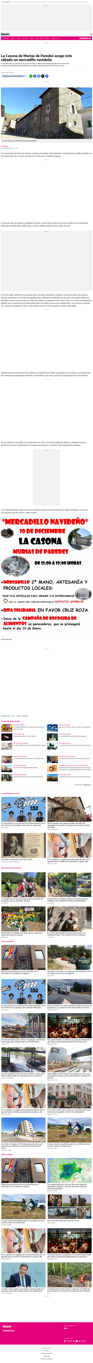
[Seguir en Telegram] (71, 1341)
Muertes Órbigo (43, 2)
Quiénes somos (46, 1348)
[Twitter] (42, 76)
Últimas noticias (6, 1154)
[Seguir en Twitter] (67, 1341)
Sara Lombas (4, 827)
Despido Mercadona (71, 2)
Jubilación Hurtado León (85, 2)
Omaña (19, 716)
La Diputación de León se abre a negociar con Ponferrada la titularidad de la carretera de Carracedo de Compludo (68, 1290)
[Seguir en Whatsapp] (82, 1341)
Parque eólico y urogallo (52, 2)
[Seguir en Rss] (84, 1341)
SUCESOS (77, 2)
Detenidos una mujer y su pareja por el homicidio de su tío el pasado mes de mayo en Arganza (69, 972)
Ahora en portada (7, 941)
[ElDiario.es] (85, 38)
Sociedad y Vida (5, 716)
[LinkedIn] (46, 76)
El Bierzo (47, 38)
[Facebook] (34, 76)
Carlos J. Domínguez (52, 829)
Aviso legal (46, 1356)
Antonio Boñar (51, 1223)
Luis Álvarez (4, 146)
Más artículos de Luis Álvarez (11, 868)
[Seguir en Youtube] (77, 1341)
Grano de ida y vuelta (25, 2)
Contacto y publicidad (46, 1359)
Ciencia (32, 38)
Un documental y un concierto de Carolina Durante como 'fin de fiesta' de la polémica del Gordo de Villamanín (23, 824)
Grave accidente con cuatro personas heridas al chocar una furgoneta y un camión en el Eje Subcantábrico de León (69, 1006)
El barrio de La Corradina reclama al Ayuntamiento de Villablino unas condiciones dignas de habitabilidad (67, 900)
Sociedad (25, 38)
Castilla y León (55, 38)
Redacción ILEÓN (52, 863)
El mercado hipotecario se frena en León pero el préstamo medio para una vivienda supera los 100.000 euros (23, 1041)
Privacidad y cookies (46, 1353)
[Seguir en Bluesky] (64, 1341)
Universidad (39, 38)
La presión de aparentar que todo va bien (16, 859)
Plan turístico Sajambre (35, 2)
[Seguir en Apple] (66, 1328)
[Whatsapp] (30, 76)
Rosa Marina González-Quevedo (10, 861)
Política (12, 38)
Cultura (18, 38)
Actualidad (5, 38)
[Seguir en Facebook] (69, 1341)
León (13, 716)
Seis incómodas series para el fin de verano (63, 1220)
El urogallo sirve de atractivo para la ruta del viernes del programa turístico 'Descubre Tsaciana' (22, 900)
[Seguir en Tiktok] (79, 1341)
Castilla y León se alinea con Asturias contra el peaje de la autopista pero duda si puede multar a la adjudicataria (22, 1290)
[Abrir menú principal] (91, 34)
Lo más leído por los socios (10, 793)
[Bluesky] (38, 76)
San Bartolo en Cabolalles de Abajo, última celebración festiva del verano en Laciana (21, 934)
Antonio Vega (5, 1044)
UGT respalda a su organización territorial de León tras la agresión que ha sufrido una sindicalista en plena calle (68, 860)
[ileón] (13, 1326)
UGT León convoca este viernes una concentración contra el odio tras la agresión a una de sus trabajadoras (69, 1111)
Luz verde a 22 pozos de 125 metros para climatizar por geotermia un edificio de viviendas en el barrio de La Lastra (22, 1146)
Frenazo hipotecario (16, 2)
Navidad (25, 716)
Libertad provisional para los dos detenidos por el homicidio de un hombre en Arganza (20, 972)
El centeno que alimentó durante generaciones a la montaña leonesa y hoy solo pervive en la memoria (66, 934)
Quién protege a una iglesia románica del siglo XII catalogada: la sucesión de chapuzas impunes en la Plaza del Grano (68, 825)
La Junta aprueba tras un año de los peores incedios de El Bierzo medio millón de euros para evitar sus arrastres (22, 1075)
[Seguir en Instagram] (74, 1341)
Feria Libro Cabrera (62, 2)
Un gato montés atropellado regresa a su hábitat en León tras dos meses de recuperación (68, 1145)
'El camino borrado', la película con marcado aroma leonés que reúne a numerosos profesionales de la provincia (69, 1041)
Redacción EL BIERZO (7, 1078)
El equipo (46, 1350)
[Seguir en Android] (64, 1328)
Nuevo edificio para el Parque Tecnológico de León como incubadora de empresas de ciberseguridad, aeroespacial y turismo (69, 1076)
